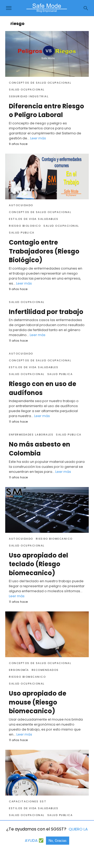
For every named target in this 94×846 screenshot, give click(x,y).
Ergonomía (19, 670)
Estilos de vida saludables (33, 219)
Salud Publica (21, 233)
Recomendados (45, 670)
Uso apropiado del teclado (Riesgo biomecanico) (38, 564)
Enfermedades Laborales (31, 435)
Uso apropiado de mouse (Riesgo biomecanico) (37, 702)
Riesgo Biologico (25, 226)
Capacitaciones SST (27, 801)
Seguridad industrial (29, 96)
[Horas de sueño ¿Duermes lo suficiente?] (47, 773)
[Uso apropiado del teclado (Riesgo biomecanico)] (47, 510)
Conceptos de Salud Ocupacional (40, 83)
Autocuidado (21, 205)
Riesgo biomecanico (54, 539)
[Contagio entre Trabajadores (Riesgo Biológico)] (47, 176)
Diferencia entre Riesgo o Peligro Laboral (46, 110)
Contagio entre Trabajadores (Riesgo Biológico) (44, 251)
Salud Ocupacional (27, 90)
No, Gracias (58, 841)
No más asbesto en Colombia (39, 449)
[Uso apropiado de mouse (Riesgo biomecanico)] (47, 634)
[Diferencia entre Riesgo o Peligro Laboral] (47, 54)
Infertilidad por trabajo (46, 311)
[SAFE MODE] (47, 8)
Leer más (38, 138)
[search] (86, 8)
